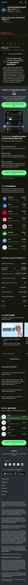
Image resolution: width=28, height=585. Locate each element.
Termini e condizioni (19, 549)
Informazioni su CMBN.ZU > (15, 54)
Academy (11, 178)
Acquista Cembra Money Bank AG (14, 104)
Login (20, 2)
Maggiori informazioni (8, 353)
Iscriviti (2, 47)
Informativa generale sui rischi (7, 557)
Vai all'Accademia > (15, 359)
